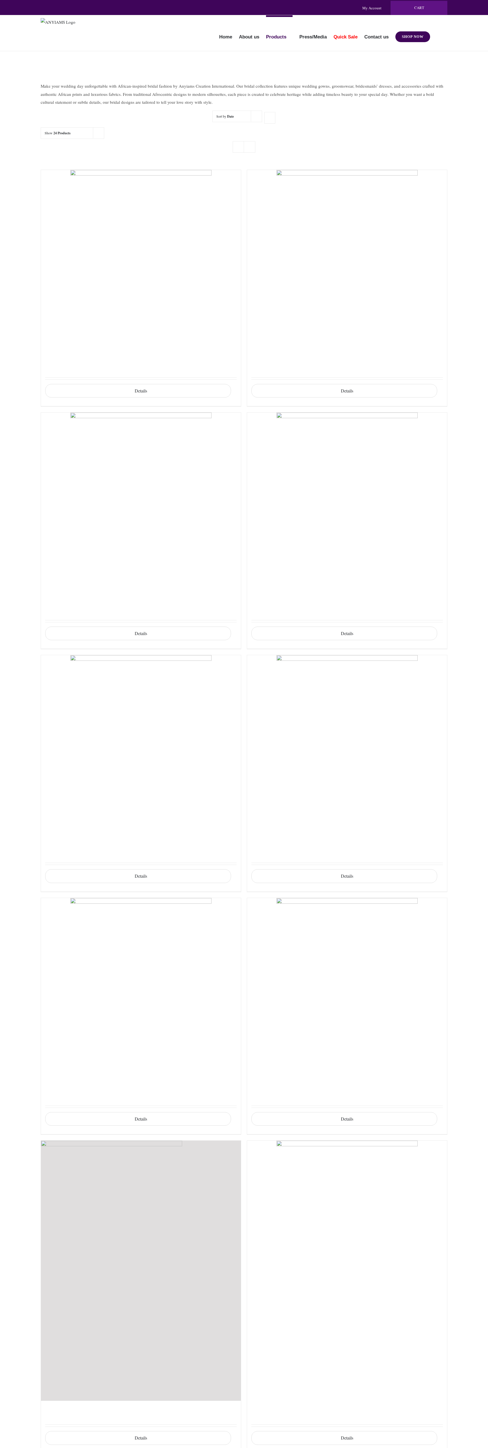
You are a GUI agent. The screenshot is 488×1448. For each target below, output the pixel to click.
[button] (439, 33)
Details (141, 391)
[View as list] (249, 146)
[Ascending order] (269, 118)
